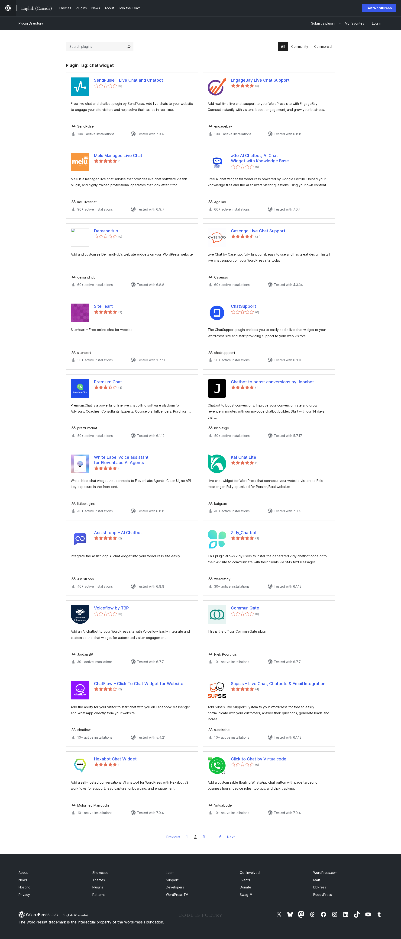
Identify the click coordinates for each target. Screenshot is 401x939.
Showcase (100, 873)
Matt (316, 880)
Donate (245, 887)
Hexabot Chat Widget (115, 758)
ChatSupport (243, 306)
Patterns (98, 895)
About (23, 873)
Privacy (24, 895)
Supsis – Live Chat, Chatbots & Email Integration (278, 683)
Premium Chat (108, 381)
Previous (173, 837)
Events (245, 880)
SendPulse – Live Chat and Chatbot (128, 80)
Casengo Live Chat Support (258, 230)
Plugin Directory (31, 23)
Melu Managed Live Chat (118, 155)
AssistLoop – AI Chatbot (118, 532)
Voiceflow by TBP (111, 608)
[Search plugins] (128, 46)
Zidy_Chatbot (244, 532)
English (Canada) (75, 915)
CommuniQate (245, 608)
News (23, 880)
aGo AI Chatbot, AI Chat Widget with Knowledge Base (260, 158)
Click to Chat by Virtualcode (258, 758)
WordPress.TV (177, 895)
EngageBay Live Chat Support (260, 80)
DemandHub (106, 230)
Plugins (97, 887)
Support (172, 880)
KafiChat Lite (243, 457)
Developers (175, 887)
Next (231, 837)
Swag (246, 895)
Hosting (24, 887)
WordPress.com (325, 873)
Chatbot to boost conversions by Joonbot (272, 381)
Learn (170, 873)
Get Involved (250, 873)
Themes (98, 880)
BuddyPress (322, 895)
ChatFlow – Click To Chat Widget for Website (138, 683)
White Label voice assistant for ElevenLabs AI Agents (121, 460)
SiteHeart (103, 306)
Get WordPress (379, 8)
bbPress (319, 887)
